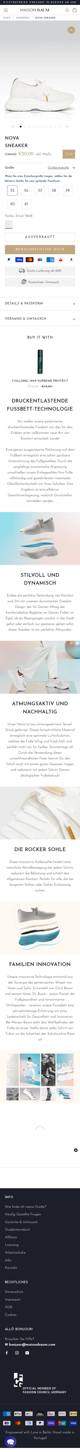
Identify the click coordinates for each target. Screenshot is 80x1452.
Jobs (8, 1260)
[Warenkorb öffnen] (74, 10)
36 (26, 191)
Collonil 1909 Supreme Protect (40, 381)
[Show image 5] (38, 127)
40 (12, 204)
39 (67, 191)
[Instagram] (17, 1353)
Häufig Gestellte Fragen (23, 1214)
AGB (8, 1307)
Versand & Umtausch (25, 318)
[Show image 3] (29, 127)
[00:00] (40, 69)
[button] (10, 1442)
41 (26, 204)
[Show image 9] (55, 127)
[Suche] (67, 10)
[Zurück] (13, 126)
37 (40, 191)
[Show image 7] (46, 127)
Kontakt (11, 1268)
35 (12, 191)
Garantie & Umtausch (21, 1222)
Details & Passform (24, 303)
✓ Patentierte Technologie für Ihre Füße (40, 4)
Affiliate (11, 1237)
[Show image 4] (33, 127)
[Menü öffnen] (6, 10)
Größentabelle (58, 168)
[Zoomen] (71, 30)
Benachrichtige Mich (40, 249)
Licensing (12, 1245)
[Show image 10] (59, 127)
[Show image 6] (42, 127)
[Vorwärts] (67, 126)
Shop (6, 18)
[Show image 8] (51, 127)
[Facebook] (6, 1353)
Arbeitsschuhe (15, 1252)
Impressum (13, 1299)
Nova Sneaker (45, 18)
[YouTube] (27, 1353)
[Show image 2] (25, 127)
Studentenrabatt (17, 1229)
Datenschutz (14, 1292)
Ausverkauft (40, 237)
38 (54, 191)
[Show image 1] (21, 127)
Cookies (10, 1315)
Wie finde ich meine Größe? (25, 1207)
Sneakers (23, 18)
